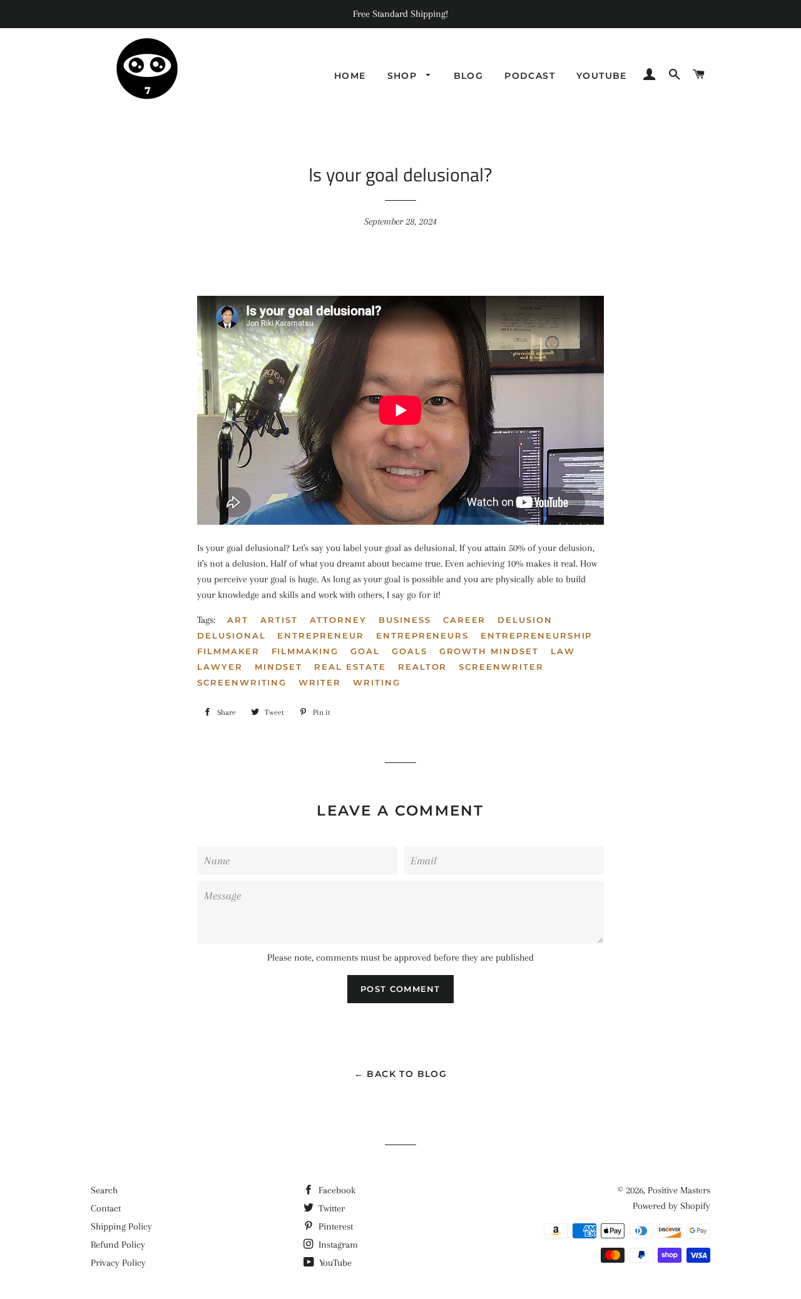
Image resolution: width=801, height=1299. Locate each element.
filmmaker (228, 651)
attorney (338, 620)
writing (376, 682)
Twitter (330, 1208)
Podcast (529, 75)
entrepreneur (320, 635)
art (237, 620)
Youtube (601, 75)
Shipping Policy (121, 1226)
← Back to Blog (400, 1073)
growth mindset (489, 651)
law (563, 651)
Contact (106, 1208)
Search (104, 1190)
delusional (231, 635)
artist (279, 620)
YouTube (334, 1262)
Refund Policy (118, 1244)
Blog (469, 75)
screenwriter (501, 667)
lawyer (220, 667)
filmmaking (305, 651)
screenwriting (242, 682)
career (464, 620)
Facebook (335, 1190)
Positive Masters (679, 1190)
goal (365, 651)
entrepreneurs (422, 635)
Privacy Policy (118, 1262)
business (405, 620)
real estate (349, 667)
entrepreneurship (536, 635)
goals (409, 651)
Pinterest (334, 1226)
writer (319, 682)
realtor (422, 667)
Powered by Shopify (671, 1205)
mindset (279, 667)
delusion (525, 620)
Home (350, 75)
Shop (404, 75)
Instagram (337, 1244)
